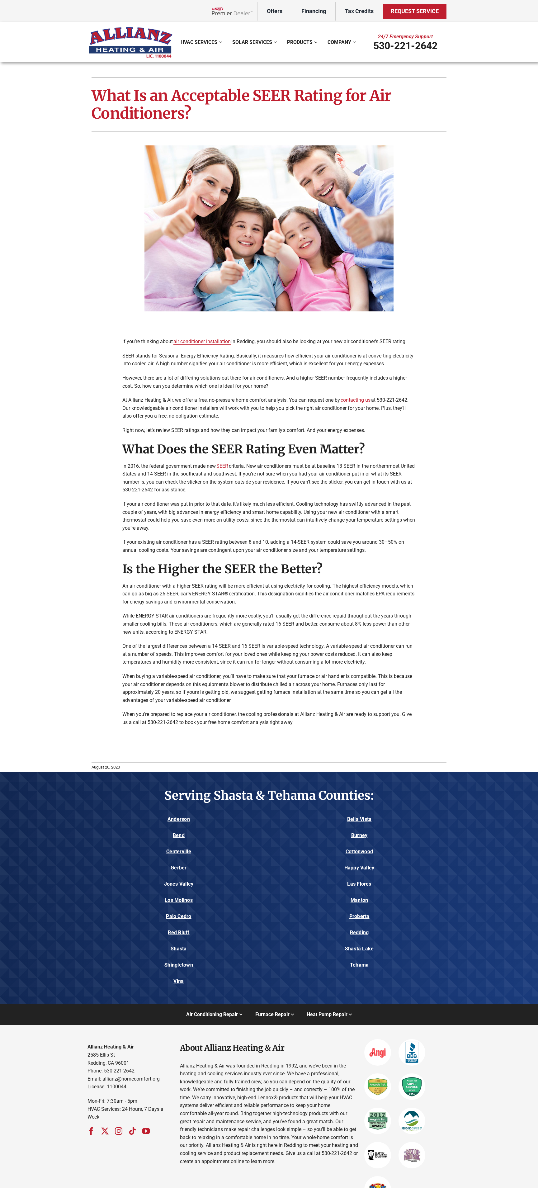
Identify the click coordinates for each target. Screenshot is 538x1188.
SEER (222, 466)
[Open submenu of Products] (316, 42)
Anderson (179, 819)
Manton (359, 900)
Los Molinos (179, 900)
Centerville (178, 851)
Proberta (359, 916)
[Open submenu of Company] (355, 42)
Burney (359, 835)
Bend (179, 835)
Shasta (178, 949)
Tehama (359, 965)
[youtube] (146, 1131)
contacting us (355, 400)
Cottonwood (359, 851)
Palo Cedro (178, 916)
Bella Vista (359, 819)
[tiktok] (132, 1131)
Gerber (178, 868)
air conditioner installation (202, 341)
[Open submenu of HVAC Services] (221, 42)
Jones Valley (179, 884)
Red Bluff (178, 932)
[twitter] (105, 1131)
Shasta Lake (359, 949)
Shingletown (178, 965)
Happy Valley (359, 868)
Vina (178, 981)
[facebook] (91, 1131)
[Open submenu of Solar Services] (276, 42)
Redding (359, 932)
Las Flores (359, 884)
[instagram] (118, 1131)
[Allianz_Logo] (130, 28)
